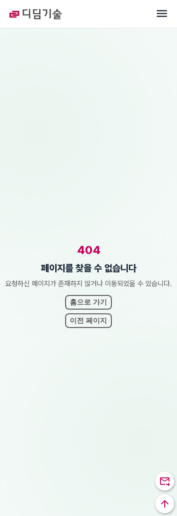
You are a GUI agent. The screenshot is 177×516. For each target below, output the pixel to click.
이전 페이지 (88, 320)
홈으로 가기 (88, 302)
